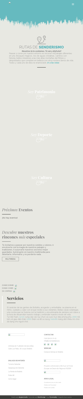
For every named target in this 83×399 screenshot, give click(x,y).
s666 (74, 317)
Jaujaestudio (23, 397)
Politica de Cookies (49, 387)
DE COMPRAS (7, 291)
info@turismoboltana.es (52, 341)
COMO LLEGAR (41, 14)
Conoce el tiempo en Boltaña (53, 352)
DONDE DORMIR (8, 285)
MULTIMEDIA (10, 259)
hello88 (54, 319)
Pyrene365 (53, 397)
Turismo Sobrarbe (14, 364)
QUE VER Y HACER (67, 14)
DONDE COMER (8, 288)
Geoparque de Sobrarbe (16, 368)
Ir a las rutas (53, 62)
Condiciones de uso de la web (52, 382)
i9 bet (21, 317)
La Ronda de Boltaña (15, 371)
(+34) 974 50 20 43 (50, 338)
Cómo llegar (12, 379)
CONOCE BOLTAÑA (15, 14)
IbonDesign (41, 397)
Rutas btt (11, 375)
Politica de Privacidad (50, 385)
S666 (29, 319)
